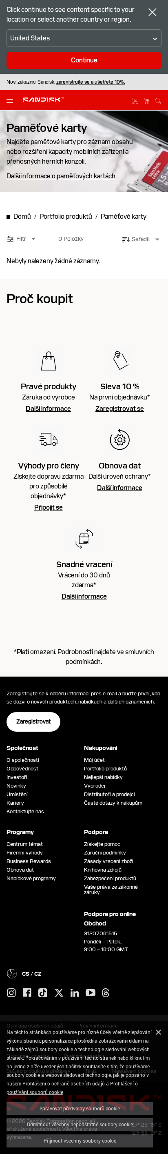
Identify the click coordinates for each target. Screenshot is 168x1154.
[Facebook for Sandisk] (27, 993)
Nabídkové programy (31, 878)
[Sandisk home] (43, 99)
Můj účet (94, 760)
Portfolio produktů (105, 768)
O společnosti (23, 760)
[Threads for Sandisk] (105, 993)
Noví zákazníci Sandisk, (66, 82)
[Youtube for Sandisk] (90, 993)
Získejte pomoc (102, 844)
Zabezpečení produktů (110, 878)
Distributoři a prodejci (109, 794)
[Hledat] (158, 99)
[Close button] (152, 13)
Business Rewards (29, 861)
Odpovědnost (22, 768)
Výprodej (94, 785)
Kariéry (15, 802)
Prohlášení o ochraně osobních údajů (63, 1083)
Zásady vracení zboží (108, 861)
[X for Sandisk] (59, 993)
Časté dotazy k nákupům (113, 802)
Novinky (16, 785)
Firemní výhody (25, 852)
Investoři (17, 777)
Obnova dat (20, 869)
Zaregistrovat (33, 721)
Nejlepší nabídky (103, 777)
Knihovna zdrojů (103, 869)
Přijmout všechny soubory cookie (80, 1140)
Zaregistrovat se (119, 409)
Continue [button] (84, 60)
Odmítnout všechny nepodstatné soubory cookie (80, 1124)
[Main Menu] (11, 100)
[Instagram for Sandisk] (11, 993)
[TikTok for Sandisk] (43, 993)
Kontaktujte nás (25, 811)
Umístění (17, 794)
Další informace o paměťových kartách (61, 176)
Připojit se (48, 507)
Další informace (48, 409)
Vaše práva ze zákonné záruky (111, 889)
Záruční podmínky (105, 852)
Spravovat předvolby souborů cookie (80, 1108)
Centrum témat (25, 844)
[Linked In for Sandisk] (75, 993)
